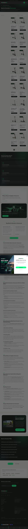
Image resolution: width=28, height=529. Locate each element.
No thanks (21, 269)
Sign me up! (21, 267)
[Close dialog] (27, 256)
